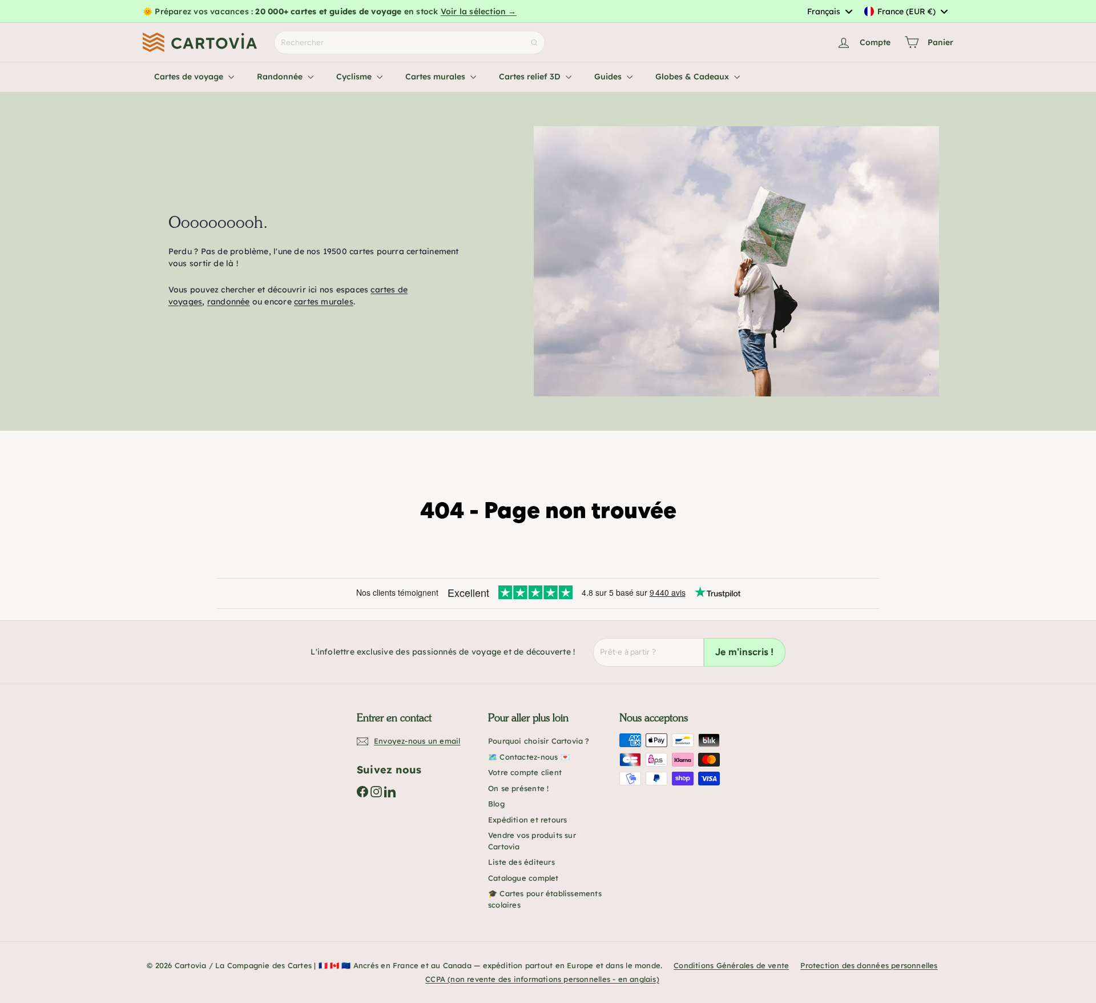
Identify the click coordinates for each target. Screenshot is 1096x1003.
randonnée (228, 301)
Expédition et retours (527, 819)
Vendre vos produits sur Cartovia (532, 841)
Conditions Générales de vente (731, 965)
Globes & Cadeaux (693, 76)
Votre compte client (525, 772)
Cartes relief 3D (531, 76)
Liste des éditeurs (521, 861)
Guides (609, 76)
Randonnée (281, 76)
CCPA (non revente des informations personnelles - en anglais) (542, 979)
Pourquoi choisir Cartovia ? (539, 740)
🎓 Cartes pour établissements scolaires (545, 899)
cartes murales (323, 301)
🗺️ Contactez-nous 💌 (529, 756)
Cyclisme (355, 76)
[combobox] (829, 11)
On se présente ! (518, 788)
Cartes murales (436, 76)
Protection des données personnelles (868, 965)
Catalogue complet (523, 877)
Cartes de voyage (189, 76)
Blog (496, 803)
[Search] (534, 42)
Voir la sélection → (479, 11)
